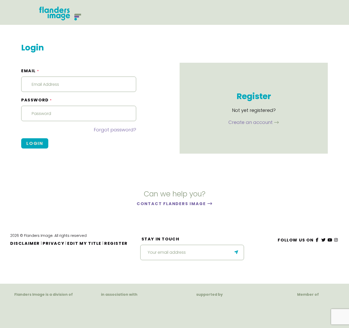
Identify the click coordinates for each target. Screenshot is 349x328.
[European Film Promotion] (308, 310)
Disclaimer (25, 243)
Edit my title (84, 243)
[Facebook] (317, 240)
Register (116, 243)
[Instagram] (336, 240)
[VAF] (43, 304)
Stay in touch (161, 239)
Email (30, 71)
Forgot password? (115, 129)
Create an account (251, 122)
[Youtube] (329, 240)
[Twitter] (323, 240)
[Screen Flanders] (119, 309)
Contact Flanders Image (172, 204)
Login (34, 143)
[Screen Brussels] (229, 307)
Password (36, 100)
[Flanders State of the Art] (191, 307)
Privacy (53, 243)
